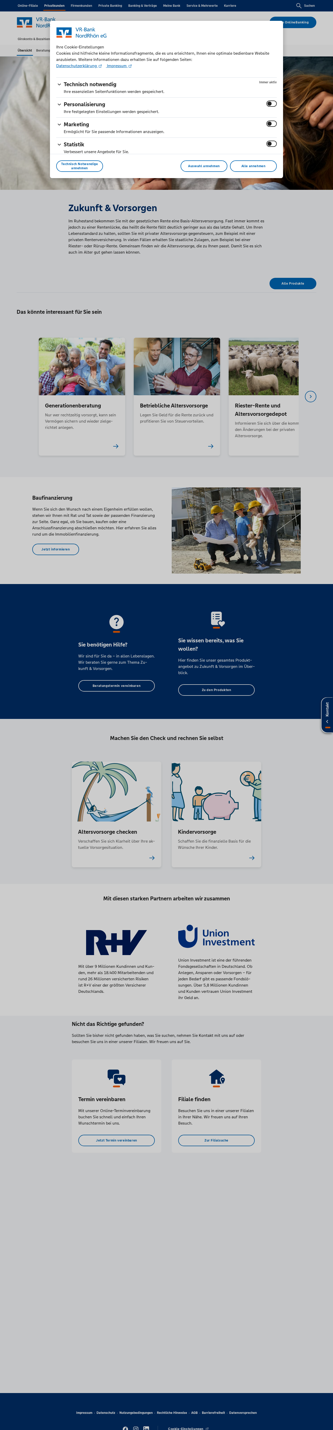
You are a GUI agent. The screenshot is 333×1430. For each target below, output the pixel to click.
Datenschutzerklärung (77, 65)
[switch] (271, 104)
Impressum (117, 65)
